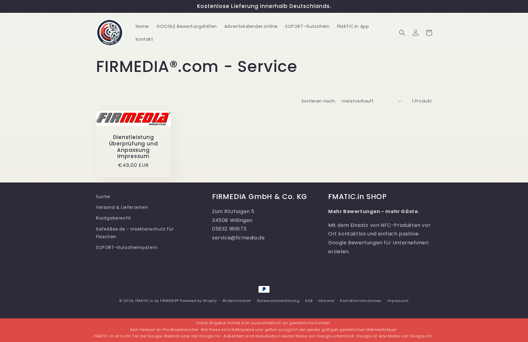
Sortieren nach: (319, 101)
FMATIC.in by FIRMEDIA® (157, 300)
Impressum (398, 300)
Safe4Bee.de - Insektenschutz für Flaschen (135, 233)
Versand (326, 300)
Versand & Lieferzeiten (122, 207)
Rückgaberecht (113, 218)
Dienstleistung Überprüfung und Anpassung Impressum (133, 147)
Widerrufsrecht (236, 300)
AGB (308, 300)
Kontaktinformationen (361, 300)
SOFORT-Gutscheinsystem (126, 247)
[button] (402, 32)
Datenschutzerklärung (278, 300)
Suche (103, 197)
